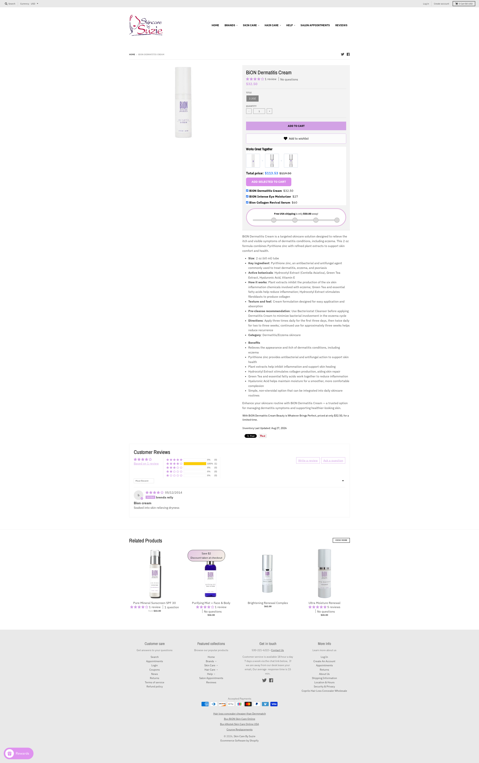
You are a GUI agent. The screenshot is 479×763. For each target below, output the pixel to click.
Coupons (154, 669)
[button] (255, 79)
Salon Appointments (211, 678)
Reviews (211, 682)
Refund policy (155, 686)
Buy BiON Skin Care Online (239, 719)
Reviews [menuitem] (341, 25)
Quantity (251, 106)
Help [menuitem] (289, 25)
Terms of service (154, 682)
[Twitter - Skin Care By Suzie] (342, 54)
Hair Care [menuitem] (272, 25)
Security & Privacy (324, 686)
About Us (324, 674)
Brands (210, 661)
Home (132, 54)
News (154, 674)
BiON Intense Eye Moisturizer (273, 196)
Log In (324, 657)
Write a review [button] (308, 460)
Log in (426, 3)
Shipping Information (324, 678)
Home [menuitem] (215, 25)
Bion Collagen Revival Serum (273, 202)
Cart (466, 3)
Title (249, 92)
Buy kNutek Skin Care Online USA (239, 724)
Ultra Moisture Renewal (324, 603)
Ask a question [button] (333, 460)
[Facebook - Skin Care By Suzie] (348, 54)
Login (154, 665)
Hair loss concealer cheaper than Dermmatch (239, 713)
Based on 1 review (146, 463)
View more (341, 540)
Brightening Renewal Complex (268, 603)
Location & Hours (324, 682)
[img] (155, 492)
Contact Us (277, 650)
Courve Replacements (240, 729)
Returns (154, 678)
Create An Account (324, 661)
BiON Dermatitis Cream (271, 191)
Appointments (154, 661)
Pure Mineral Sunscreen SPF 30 (154, 603)
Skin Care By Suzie (244, 736)
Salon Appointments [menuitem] (315, 25)
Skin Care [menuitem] (250, 25)
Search (155, 657)
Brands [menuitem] (230, 25)
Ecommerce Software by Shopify (239, 740)
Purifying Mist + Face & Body (211, 603)
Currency (24, 3)
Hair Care (210, 669)
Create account (441, 3)
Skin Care (209, 665)
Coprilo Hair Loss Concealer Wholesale (324, 690)
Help (210, 674)
